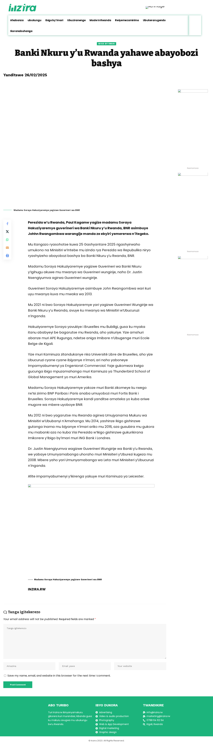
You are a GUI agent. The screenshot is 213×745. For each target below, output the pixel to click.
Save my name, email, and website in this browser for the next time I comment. (59, 676)
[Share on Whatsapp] (7, 240)
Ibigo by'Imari (106, 43)
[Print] (7, 256)
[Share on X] (7, 232)
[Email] (7, 248)
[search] (195, 18)
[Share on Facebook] (7, 224)
